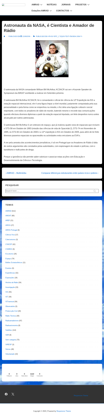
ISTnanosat (9, 301)
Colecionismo (10, 239)
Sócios (8, 349)
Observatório (10, 306)
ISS (6, 292)
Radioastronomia (11, 325)
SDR (7, 335)
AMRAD (35, 5)
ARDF (7, 220)
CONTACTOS (62, 11)
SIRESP (8, 344)
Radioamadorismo (12, 321)
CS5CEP (8, 244)
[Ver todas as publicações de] (5, 36)
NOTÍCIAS (52, 5)
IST (6, 297)
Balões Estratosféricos (13, 262)
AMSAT (8, 216)
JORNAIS (66, 5)
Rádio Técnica (10, 316)
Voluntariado (9, 354)
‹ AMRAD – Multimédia (16, 173)
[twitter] (13, 394)
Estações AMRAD (40, 11)
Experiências (10, 273)
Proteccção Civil (11, 311)
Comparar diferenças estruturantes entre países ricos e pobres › (69, 173)
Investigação (10, 287)
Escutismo (9, 254)
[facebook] (6, 394)
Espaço (8, 259)
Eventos (8, 268)
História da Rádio (11, 282)
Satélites (8, 330)
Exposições (9, 278)
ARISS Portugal (11, 230)
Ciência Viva (10, 235)
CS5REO (8, 249)
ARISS (8, 225)
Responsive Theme (81, 396)
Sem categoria (10, 340)
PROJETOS (80, 5)
